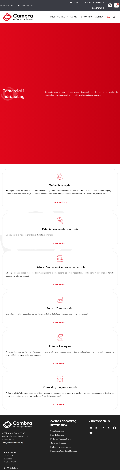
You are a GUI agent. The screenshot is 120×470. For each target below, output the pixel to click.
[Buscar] (110, 5)
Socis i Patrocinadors (93, 3)
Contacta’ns (98, 8)
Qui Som (74, 3)
